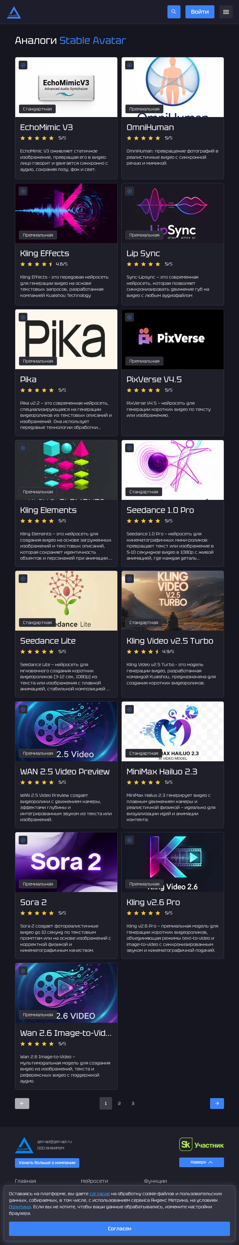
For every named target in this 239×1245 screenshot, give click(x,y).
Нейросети (94, 1181)
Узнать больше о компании (47, 1162)
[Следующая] (217, 1103)
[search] (173, 11)
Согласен (119, 1228)
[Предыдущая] (22, 1103)
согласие (100, 1193)
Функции (155, 1181)
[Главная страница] (14, 12)
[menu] (226, 12)
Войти (200, 11)
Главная (25, 1181)
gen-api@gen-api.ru (54, 1141)
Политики (20, 1207)
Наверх (198, 1162)
